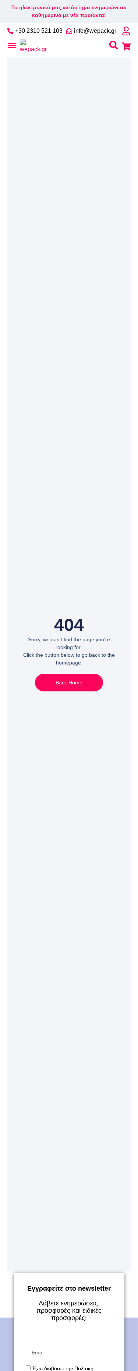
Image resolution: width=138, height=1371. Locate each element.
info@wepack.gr (95, 31)
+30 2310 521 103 (39, 31)
